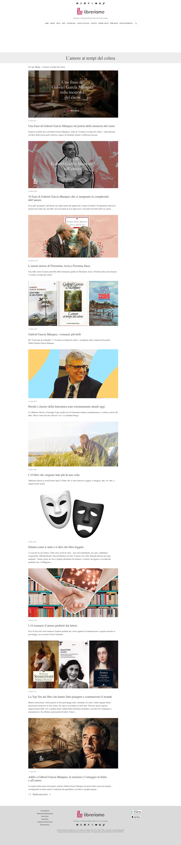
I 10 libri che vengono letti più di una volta (54, 474)
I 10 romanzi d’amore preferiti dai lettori (52, 625)
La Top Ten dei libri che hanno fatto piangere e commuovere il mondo (70, 696)
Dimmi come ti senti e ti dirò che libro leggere (56, 547)
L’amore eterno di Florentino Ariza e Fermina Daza (59, 265)
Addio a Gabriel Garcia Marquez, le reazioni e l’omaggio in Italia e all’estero (67, 778)
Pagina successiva (42, 794)
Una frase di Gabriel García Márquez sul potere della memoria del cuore (71, 126)
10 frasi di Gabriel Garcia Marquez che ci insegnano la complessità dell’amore (68, 198)
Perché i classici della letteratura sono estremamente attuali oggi (66, 406)
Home (37, 66)
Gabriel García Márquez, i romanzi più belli (54, 334)
